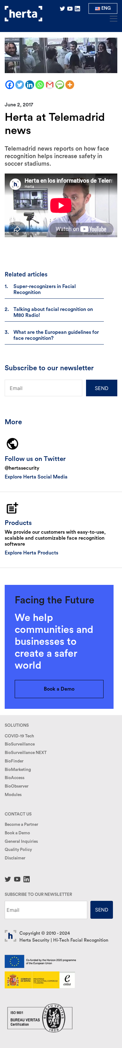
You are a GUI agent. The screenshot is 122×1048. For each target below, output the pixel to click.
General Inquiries (21, 841)
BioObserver (16, 786)
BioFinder (14, 761)
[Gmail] (49, 84)
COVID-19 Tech (19, 736)
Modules (13, 795)
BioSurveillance (20, 744)
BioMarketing (18, 769)
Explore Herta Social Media (36, 476)
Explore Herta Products (31, 552)
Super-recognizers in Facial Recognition (44, 289)
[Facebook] (9, 84)
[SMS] (59, 84)
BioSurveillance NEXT (26, 753)
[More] (69, 84)
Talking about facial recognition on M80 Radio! (53, 312)
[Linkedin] (29, 84)
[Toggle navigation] (111, 18)
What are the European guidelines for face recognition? (56, 335)
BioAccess (14, 778)
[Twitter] (19, 84)
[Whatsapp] (39, 84)
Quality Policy (18, 849)
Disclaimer (15, 858)
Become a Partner (21, 824)
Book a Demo (59, 689)
